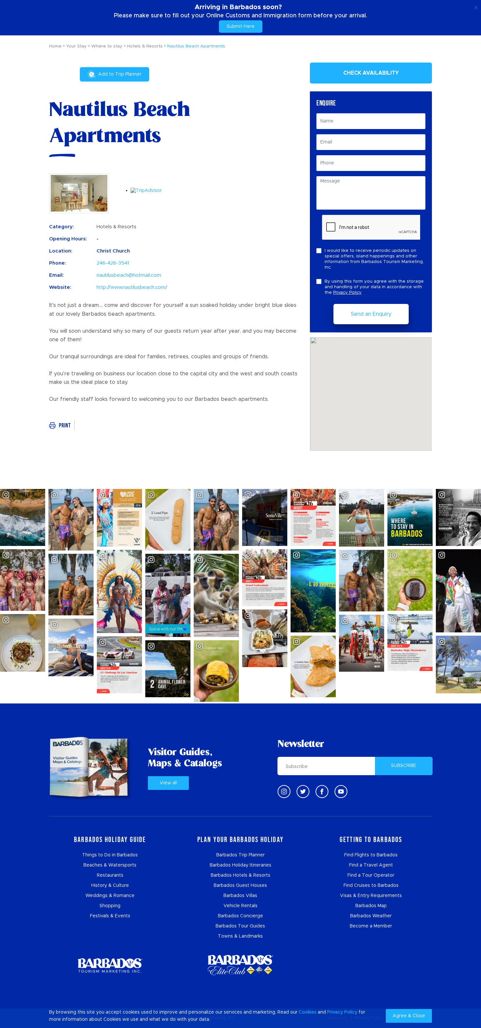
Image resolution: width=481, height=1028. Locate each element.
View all (168, 783)
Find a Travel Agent (371, 865)
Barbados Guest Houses (240, 885)
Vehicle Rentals (240, 906)
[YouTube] (340, 791)
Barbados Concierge (240, 916)
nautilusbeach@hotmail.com (129, 275)
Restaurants (110, 875)
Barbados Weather (371, 916)
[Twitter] (303, 791)
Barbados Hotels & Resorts (240, 875)
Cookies (307, 1012)
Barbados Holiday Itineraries (240, 865)
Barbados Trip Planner (240, 855)
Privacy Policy (347, 292)
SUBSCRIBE (403, 765)
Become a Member (371, 926)
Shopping (109, 906)
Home (55, 46)
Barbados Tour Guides (240, 926)
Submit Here (241, 26)
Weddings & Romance (109, 895)
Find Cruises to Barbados (371, 885)
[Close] (475, 6)
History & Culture (110, 885)
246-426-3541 (113, 263)
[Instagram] (284, 791)
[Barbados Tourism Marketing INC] (110, 965)
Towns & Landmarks (240, 936)
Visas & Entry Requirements (371, 895)
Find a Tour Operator (370, 875)
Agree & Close (409, 1016)
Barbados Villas (240, 895)
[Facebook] (322, 791)
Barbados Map (371, 906)
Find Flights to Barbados (371, 855)
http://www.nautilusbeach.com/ (132, 287)
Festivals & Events (110, 916)
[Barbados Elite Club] (240, 965)
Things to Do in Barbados (110, 855)
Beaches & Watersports (109, 865)
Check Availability (371, 73)
